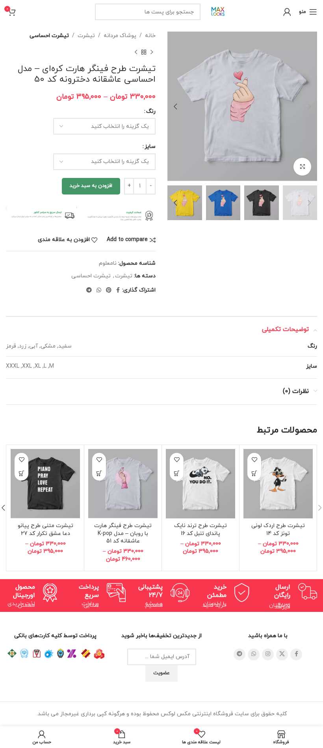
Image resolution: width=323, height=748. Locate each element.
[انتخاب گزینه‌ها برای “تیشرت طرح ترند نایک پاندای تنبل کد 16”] (177, 474)
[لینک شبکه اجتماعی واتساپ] (99, 290)
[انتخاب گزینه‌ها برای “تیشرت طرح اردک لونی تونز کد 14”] (254, 474)
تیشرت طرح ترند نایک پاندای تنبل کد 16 (200, 529)
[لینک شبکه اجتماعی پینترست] (109, 290)
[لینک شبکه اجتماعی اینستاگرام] (268, 654)
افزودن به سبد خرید (91, 185)
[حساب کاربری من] (287, 12)
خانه (150, 35)
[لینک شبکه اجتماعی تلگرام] (89, 290)
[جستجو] (103, 12)
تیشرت (86, 35)
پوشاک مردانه (120, 35)
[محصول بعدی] (136, 52)
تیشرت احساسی (49, 35)
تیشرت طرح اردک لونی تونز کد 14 (278, 529)
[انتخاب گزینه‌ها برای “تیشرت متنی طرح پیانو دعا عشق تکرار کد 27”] (21, 474)
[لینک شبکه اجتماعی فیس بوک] (118, 290)
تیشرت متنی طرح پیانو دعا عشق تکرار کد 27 (45, 529)
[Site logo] (218, 11)
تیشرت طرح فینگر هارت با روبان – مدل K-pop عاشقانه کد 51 (123, 533)
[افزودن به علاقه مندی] (254, 460)
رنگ (151, 111)
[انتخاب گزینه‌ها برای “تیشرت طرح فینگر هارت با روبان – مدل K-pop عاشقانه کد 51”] (99, 474)
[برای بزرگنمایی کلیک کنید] (302, 167)
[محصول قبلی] (152, 52)
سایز (150, 146)
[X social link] (282, 654)
